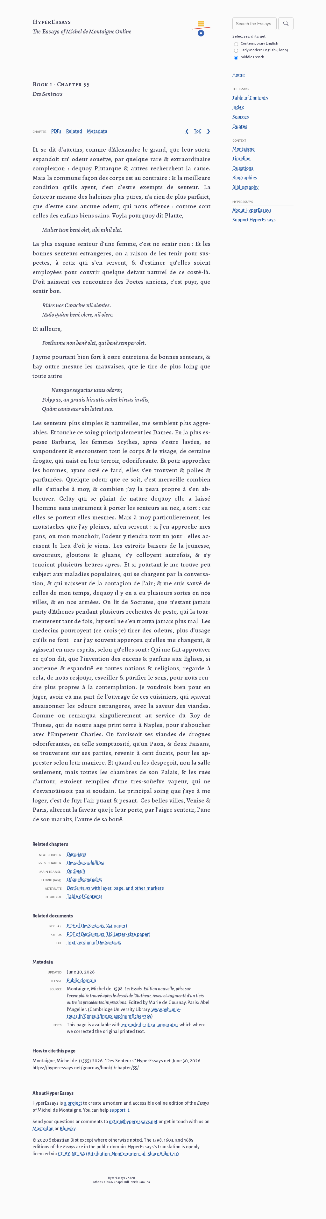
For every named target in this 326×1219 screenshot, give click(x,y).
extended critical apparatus (150, 1024)
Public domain (81, 980)
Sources (240, 116)
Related (74, 131)
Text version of (94, 942)
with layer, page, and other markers (115, 888)
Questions (242, 168)
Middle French (252, 57)
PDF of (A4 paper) (97, 925)
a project (73, 1103)
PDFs (56, 131)
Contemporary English (259, 43)
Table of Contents (250, 97)
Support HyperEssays (254, 219)
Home (238, 74)
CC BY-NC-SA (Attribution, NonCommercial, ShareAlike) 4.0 (118, 1153)
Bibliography (245, 187)
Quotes (239, 126)
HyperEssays (51, 22)
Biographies (244, 177)
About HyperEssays (252, 210)
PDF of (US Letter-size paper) (109, 934)
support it (119, 1110)
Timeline (241, 158)
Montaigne (243, 149)
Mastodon (42, 1128)
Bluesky (67, 1128)
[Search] (286, 23)
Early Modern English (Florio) (264, 50)
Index (238, 107)
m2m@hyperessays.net (133, 1121)
